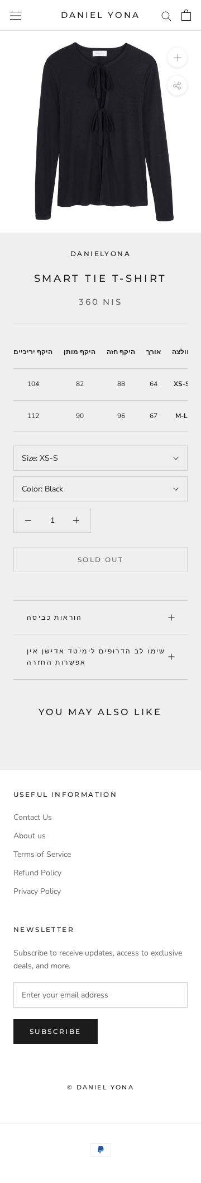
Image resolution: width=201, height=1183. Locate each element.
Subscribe (56, 1031)
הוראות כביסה (55, 617)
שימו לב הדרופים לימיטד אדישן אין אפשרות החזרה (96, 656)
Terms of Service (42, 854)
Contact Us (32, 817)
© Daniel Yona (100, 1087)
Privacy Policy (37, 891)
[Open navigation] (15, 15)
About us (29, 836)
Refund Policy (37, 872)
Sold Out (100, 559)
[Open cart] (186, 15)
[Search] (166, 15)
